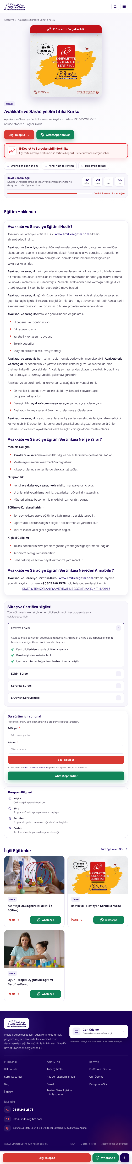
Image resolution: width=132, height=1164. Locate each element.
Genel (50, 1084)
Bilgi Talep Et (17, 135)
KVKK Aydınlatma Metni (36, 767)
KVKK (72, 1143)
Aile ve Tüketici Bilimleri (61, 1076)
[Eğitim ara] (115, 6)
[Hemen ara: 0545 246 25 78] (124, 1157)
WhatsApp (48, 919)
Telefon (12, 742)
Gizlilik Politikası (89, 1143)
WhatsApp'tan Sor (58, 135)
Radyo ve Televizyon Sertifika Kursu (96, 906)
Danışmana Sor (98, 1084)
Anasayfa (9, 19)
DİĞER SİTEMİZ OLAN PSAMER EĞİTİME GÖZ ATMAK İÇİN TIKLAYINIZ (66, 589)
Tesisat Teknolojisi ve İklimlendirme (59, 1092)
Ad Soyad (13, 728)
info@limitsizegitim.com (27, 1119)
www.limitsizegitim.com (72, 234)
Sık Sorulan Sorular (100, 1069)
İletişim (8, 1092)
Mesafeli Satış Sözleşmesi (114, 1143)
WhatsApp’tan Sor (66, 776)
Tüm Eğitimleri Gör (112, 849)
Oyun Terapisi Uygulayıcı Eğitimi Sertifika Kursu (30, 982)
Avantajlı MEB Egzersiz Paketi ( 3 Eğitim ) (30, 908)
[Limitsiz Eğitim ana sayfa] (14, 6)
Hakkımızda (10, 1069)
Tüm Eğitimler (55, 1069)
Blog (6, 1084)
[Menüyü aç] (124, 6)
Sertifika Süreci (13, 1076)
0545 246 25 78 (23, 1109)
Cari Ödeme (96, 1076)
